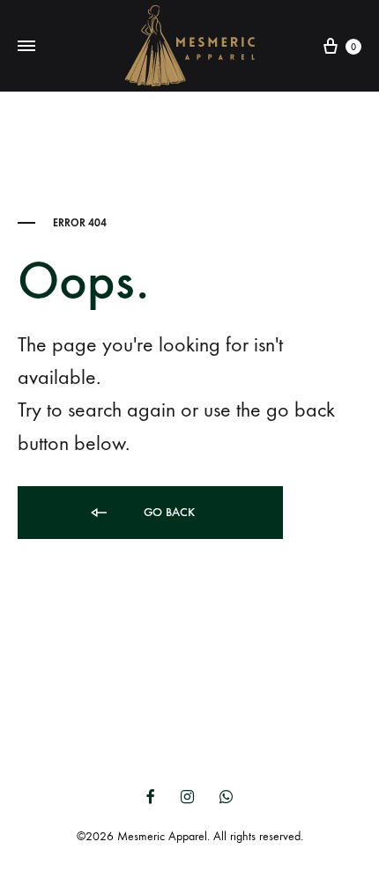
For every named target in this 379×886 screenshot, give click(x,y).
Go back (167, 512)
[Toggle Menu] (26, 46)
